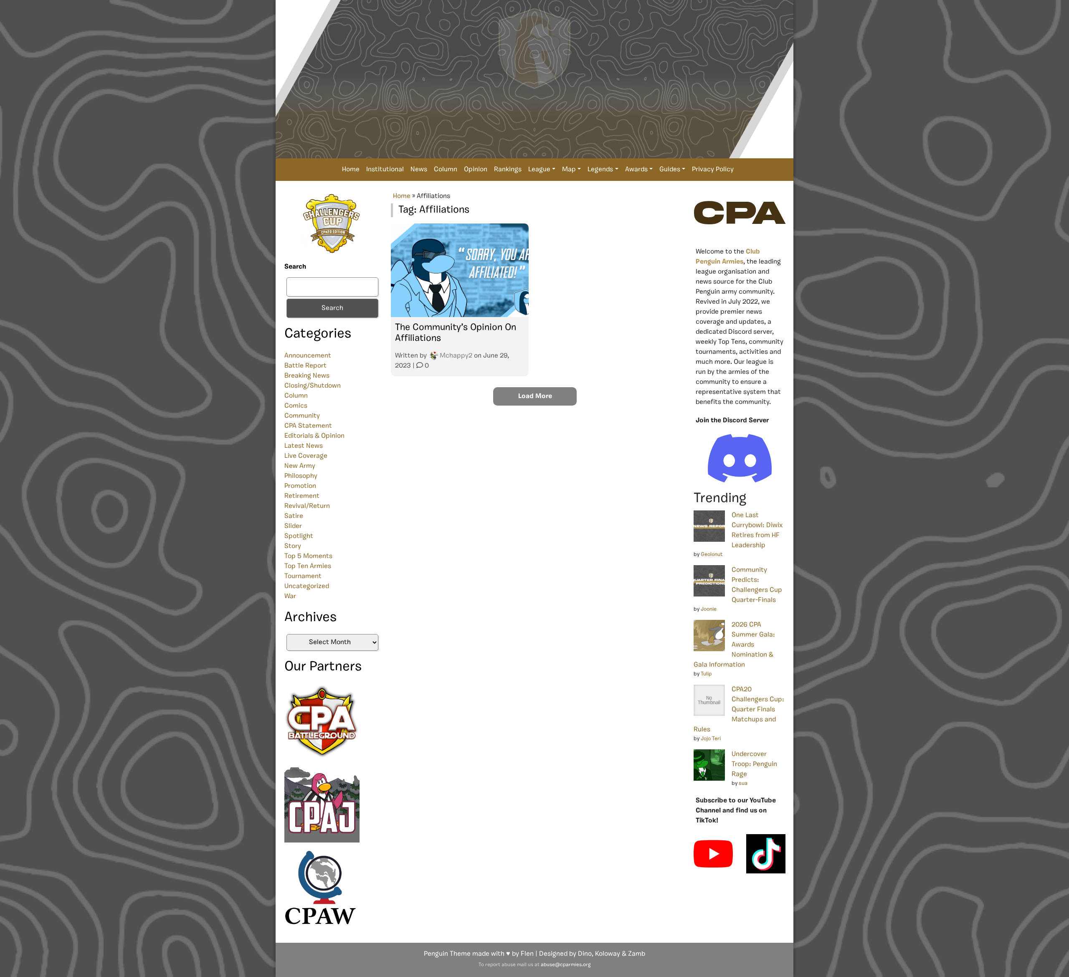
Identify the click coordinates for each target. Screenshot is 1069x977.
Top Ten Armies (307, 566)
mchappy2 (456, 356)
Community (302, 416)
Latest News (303, 446)
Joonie (709, 609)
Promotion (300, 486)
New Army (299, 466)
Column (445, 169)
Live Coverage (305, 456)
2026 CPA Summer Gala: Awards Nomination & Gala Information (734, 645)
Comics (295, 406)
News (418, 169)
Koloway (607, 954)
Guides (669, 169)
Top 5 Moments (308, 556)
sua (743, 783)
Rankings (508, 169)
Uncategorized (306, 586)
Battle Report (305, 366)
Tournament (303, 576)
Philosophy (300, 476)
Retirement (301, 496)
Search (295, 267)
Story (292, 546)
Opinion (475, 169)
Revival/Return (307, 506)
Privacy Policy (713, 169)
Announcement (307, 356)
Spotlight (298, 536)
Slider (293, 526)
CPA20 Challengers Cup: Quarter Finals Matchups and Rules (739, 709)
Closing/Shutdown (312, 386)
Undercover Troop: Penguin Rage (754, 764)
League (539, 169)
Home (351, 169)
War (290, 596)
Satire (293, 516)
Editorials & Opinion (314, 436)
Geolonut (711, 554)
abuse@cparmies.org (565, 964)
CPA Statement (308, 426)
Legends (600, 169)
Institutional (385, 169)
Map (569, 169)
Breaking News (306, 376)
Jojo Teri (711, 738)
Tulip (706, 674)
